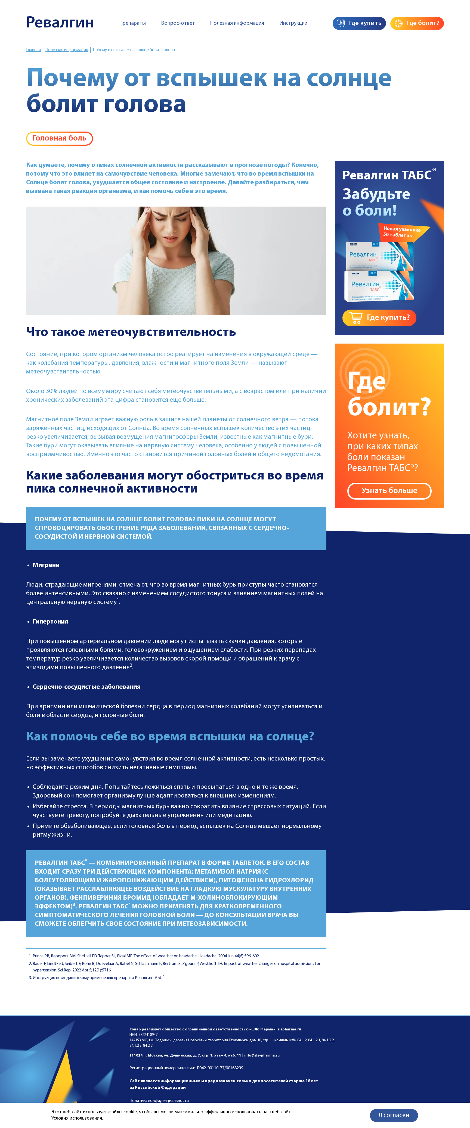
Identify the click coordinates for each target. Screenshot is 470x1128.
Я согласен (394, 1115)
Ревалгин (60, 23)
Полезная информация (237, 23)
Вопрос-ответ (178, 23)
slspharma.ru (289, 1029)
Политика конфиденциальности (159, 1101)
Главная (33, 50)
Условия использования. (77, 1118)
